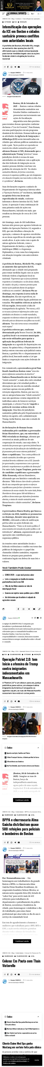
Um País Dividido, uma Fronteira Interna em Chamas (23, 765)
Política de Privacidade (19, 1061)
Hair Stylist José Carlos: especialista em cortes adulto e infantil (21, 1034)
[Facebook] (35, 618)
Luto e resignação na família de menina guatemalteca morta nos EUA (18, 580)
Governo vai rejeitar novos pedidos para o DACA (22, 593)
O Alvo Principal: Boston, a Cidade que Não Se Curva (23, 757)
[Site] (32, 618)
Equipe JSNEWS (16, 72)
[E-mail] (18, 67)
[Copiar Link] (39, 609)
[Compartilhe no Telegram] (15, 67)
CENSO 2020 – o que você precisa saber (19, 574)
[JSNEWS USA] (16, 13)
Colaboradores (15, 654)
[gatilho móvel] (4, 13)
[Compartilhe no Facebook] (8, 67)
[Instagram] (41, 618)
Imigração (23, 22)
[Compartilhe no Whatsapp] (11, 67)
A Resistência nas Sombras (15, 761)
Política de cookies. (9, 1063)
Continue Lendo (22, 800)
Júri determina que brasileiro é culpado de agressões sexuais (18, 598)
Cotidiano (7, 22)
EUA (15, 22)
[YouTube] (38, 618)
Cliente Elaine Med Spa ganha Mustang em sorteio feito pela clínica (21, 1023)
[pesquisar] (28, 14)
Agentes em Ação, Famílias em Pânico (18, 753)
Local (32, 815)
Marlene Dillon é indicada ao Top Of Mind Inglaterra (23, 1028)
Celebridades (8, 815)
